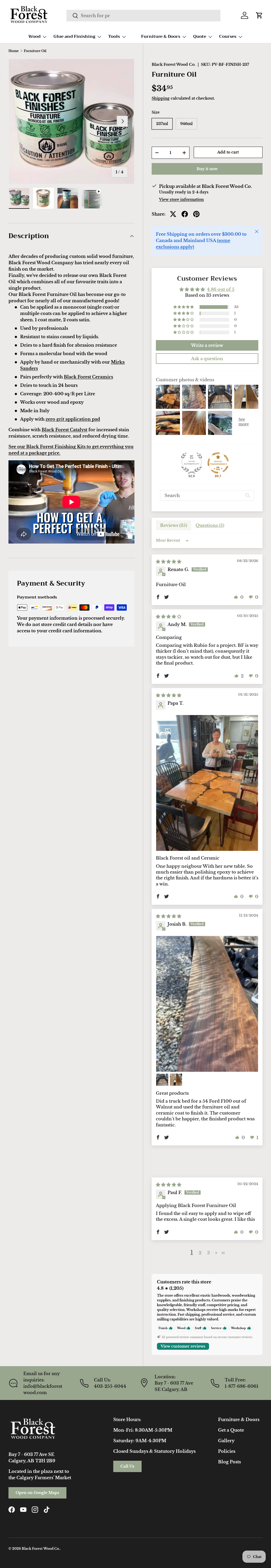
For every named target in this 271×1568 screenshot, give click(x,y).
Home (13, 51)
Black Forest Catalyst (64, 429)
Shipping (161, 98)
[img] (168, 561)
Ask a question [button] (207, 358)
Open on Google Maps (37, 1492)
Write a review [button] (207, 345)
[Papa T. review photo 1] (207, 783)
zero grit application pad (73, 419)
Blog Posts (229, 1461)
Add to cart (228, 152)
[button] (259, 15)
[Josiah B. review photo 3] (176, 1079)
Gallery (226, 1440)
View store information (181, 199)
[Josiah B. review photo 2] (162, 1079)
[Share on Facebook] (185, 214)
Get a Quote (231, 1430)
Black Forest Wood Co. (174, 64)
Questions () (210, 525)
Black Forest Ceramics (88, 376)
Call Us (127, 1466)
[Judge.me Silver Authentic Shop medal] (191, 463)
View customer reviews (183, 1346)
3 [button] (208, 1252)
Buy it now (207, 168)
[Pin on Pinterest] (196, 214)
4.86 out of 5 (220, 289)
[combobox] (143, 15)
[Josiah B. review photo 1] (207, 1004)
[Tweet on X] (173, 214)
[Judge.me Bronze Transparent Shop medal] (218, 463)
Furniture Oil (35, 51)
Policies (226, 1451)
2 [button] (200, 1252)
